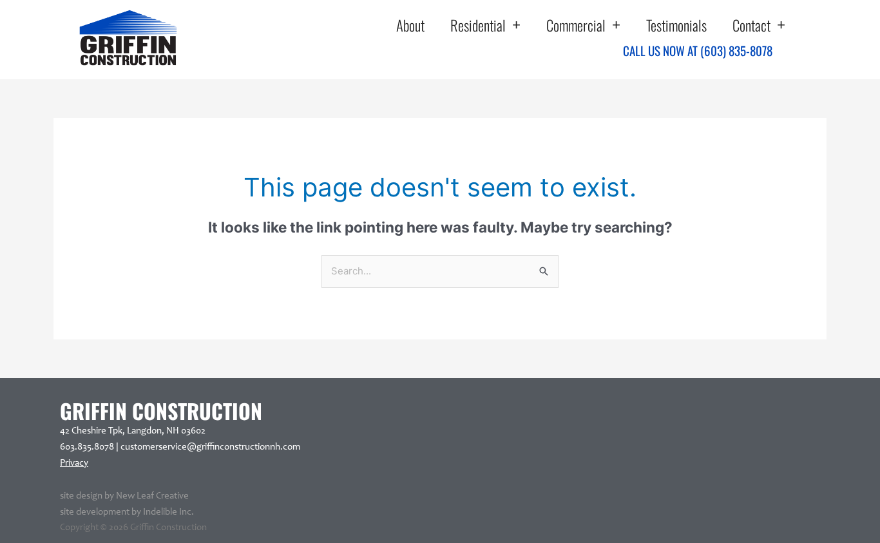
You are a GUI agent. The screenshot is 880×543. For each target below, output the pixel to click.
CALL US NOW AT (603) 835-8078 (697, 50)
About (410, 25)
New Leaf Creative (152, 496)
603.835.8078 (87, 447)
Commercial (576, 25)
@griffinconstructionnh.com (243, 447)
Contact (751, 25)
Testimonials (676, 25)
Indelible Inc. (168, 512)
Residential (478, 25)
